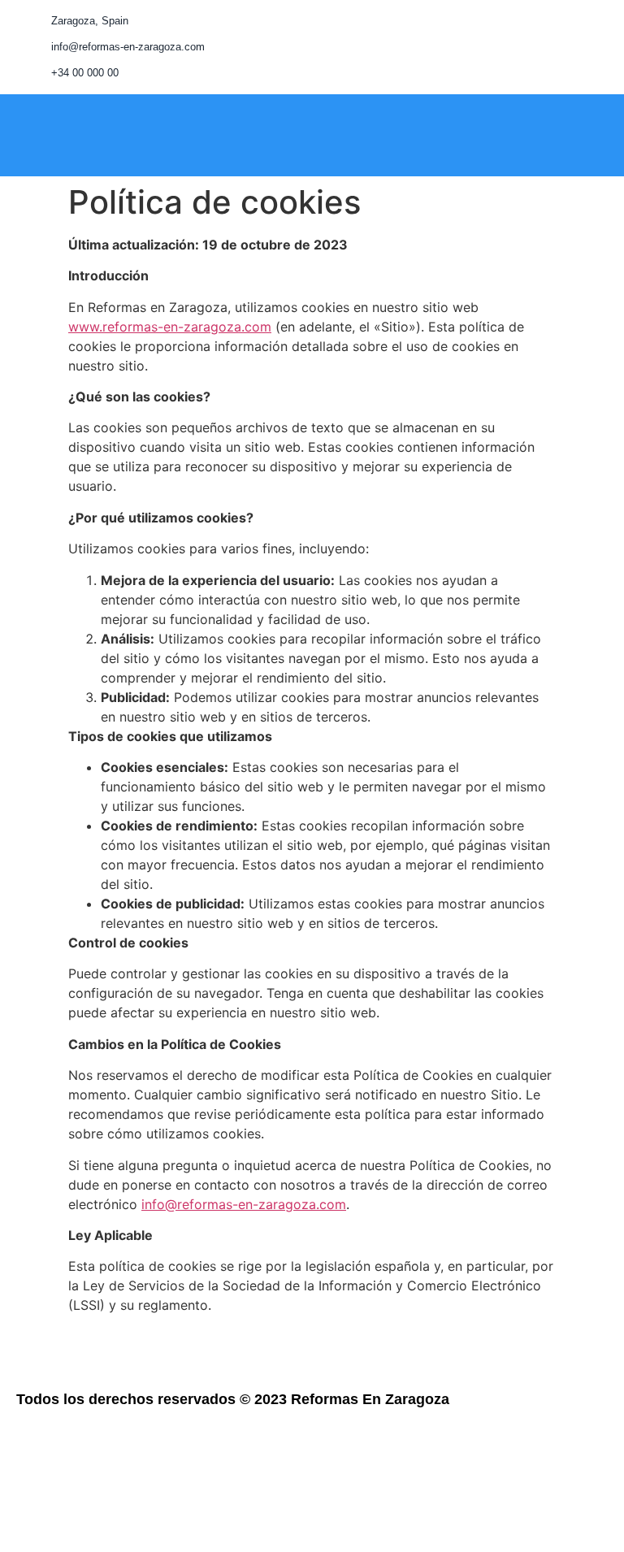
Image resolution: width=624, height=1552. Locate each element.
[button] (363, 136)
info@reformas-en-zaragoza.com (243, 1204)
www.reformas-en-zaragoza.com (169, 327)
